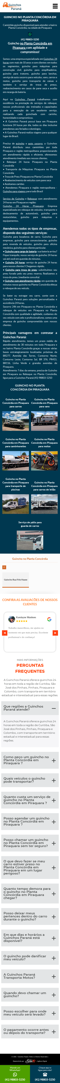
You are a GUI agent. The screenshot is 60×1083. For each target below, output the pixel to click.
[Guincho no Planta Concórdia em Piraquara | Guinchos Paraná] (12, 6)
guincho (20, 143)
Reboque (32, 198)
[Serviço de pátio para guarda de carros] (30, 549)
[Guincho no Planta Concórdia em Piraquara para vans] (44, 430)
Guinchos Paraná (25, 99)
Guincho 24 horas (15, 262)
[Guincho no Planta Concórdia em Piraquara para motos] (44, 469)
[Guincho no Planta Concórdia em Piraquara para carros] (15, 430)
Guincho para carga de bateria (20, 251)
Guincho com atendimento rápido (22, 280)
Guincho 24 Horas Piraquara (23, 206)
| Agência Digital (42, 1061)
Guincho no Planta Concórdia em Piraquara (29, 387)
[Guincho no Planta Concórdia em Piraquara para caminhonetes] (15, 469)
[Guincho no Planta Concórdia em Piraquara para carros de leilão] (44, 513)
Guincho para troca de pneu (21, 269)
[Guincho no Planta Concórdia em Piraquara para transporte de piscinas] (15, 513)
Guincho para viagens (14, 191)
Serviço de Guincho (13, 198)
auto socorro (35, 143)
